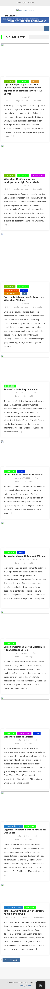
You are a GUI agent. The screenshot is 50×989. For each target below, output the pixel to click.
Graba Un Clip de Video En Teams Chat (24, 474)
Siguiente (14, 960)
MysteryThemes (25, 985)
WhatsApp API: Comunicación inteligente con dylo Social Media (22, 180)
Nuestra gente (11, 290)
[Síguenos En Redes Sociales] (25, 712)
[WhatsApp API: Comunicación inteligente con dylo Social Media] (25, 157)
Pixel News (25, 917)
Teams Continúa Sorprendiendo (20, 389)
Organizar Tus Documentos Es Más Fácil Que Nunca (25, 831)
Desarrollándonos (13, 826)
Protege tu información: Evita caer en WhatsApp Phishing (24, 298)
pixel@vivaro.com (21, 100)
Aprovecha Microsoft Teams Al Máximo (24, 556)
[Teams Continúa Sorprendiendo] (25, 367)
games (34, 81)
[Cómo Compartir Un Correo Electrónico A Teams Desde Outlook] (25, 624)
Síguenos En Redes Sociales (18, 736)
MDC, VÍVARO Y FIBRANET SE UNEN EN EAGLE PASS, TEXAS (24, 912)
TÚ (24, 293)
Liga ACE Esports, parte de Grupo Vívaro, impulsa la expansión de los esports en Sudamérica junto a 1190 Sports (23, 89)
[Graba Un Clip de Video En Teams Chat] (25, 453)
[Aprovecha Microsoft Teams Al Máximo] (25, 534)
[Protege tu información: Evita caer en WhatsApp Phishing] (25, 257)
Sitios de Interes (12, 293)
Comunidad (9, 81)
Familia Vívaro (38, 175)
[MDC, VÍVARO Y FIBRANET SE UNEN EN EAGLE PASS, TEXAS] (25, 893)
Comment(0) (37, 100)
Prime (24, 290)
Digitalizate (23, 81)
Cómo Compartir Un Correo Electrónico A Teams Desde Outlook (24, 648)
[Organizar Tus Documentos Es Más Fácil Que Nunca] (25, 805)
